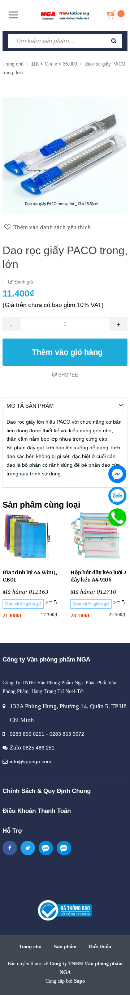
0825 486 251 (39, 748)
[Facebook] (117, 474)
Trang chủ (30, 946)
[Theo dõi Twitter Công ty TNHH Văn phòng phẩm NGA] (28, 848)
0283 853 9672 (66, 734)
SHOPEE (67, 375)
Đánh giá (23, 282)
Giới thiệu (100, 946)
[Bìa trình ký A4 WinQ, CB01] (31, 536)
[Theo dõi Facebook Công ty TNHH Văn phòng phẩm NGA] (10, 848)
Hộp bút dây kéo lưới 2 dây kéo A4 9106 (98, 576)
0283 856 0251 (27, 734)
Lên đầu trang (64, 981)
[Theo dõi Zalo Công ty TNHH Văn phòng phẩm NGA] (46, 848)
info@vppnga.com (30, 761)
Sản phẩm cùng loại (41, 504)
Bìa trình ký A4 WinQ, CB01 (30, 576)
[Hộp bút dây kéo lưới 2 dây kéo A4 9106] (98, 536)
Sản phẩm (65, 946)
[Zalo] (117, 496)
